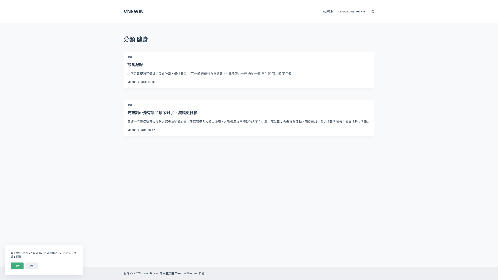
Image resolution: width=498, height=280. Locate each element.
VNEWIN (134, 11)
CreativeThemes (186, 273)
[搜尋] (373, 11)
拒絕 (31, 265)
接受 (17, 265)
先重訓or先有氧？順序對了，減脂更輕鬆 (162, 112)
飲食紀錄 (135, 64)
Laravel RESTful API (351, 11)
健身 (129, 57)
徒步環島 (328, 11)
